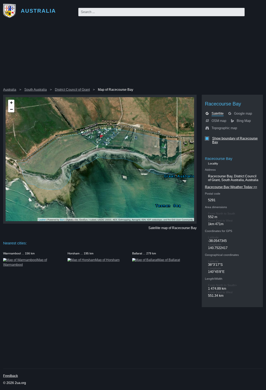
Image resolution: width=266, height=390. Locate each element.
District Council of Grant (72, 89)
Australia (9, 89)
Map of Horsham (107, 260)
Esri (62, 219)
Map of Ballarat (169, 260)
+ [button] (11, 102)
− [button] (11, 109)
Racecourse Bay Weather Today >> (231, 187)
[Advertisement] (133, 55)
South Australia (35, 89)
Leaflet (42, 219)
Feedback (10, 376)
